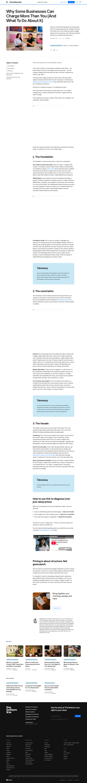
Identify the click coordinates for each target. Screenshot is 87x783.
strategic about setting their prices (43, 82)
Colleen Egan (11, 694)
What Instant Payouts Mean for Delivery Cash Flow (71, 664)
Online (7, 748)
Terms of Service (76, 780)
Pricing (46, 742)
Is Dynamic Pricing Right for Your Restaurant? (33, 687)
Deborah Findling (31, 690)
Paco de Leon (54, 38)
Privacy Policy (59, 719)
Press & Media (67, 752)
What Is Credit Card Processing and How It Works (32, 664)
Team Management (10, 765)
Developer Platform (49, 756)
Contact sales (63, 2)
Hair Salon (27, 756)
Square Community (49, 754)
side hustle (51, 169)
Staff (7, 762)
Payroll (7, 763)
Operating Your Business (32, 716)
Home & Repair (28, 762)
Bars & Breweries (29, 750)
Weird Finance (52, 620)
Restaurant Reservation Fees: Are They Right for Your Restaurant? (52, 664)
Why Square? (47, 744)
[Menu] (80, 2)
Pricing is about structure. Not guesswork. (13, 78)
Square (28, 668)
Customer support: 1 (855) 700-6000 (71, 742)
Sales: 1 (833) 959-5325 (68, 744)
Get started (71, 2)
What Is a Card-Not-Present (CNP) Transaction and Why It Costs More (14, 664)
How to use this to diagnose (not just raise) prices (14, 74)
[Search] (77, 2)
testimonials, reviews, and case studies (44, 455)
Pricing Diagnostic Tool (45, 530)
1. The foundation (10, 66)
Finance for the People (65, 618)
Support (46, 752)
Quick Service (28, 744)
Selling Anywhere (30, 712)
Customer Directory (10, 758)
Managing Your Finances (56, 45)
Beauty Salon (28, 754)
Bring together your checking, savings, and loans (62, 596)
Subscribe (78, 716)
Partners (65, 758)
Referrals (66, 756)
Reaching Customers (31, 709)
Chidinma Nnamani (50, 668)
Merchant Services (48, 758)
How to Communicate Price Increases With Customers (52, 687)
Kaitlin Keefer (49, 692)
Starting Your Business (31, 707)
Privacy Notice (70, 780)
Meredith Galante (12, 668)
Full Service (27, 746)
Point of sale (9, 744)
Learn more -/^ (57, 608)
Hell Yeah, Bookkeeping (61, 623)
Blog (45, 748)
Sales (46, 750)
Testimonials (47, 746)
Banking (8, 760)
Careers (65, 754)
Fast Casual (27, 748)
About (65, 751)
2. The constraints (10, 68)
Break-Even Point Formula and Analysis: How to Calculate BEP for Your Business (14, 688)
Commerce (8, 742)
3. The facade (9, 70)
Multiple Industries (73, 45)
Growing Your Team (30, 719)
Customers (8, 752)
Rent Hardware (48, 760)
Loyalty (7, 756)
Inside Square (29, 722)
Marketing (8, 754)
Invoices (8, 750)
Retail (26, 752)
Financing (65, 45)
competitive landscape (65, 300)
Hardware (8, 769)
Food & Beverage (29, 742)
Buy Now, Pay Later (10, 767)
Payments (8, 746)
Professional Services (30, 760)
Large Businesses (29, 763)
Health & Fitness (28, 758)
